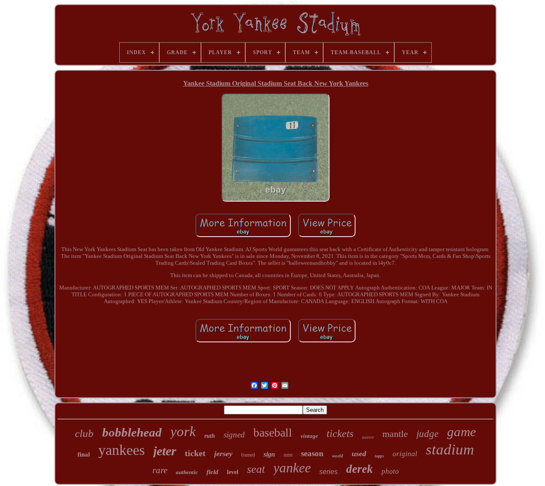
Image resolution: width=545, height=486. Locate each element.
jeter (164, 451)
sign (269, 454)
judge (427, 433)
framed (248, 455)
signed (234, 434)
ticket (195, 453)
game (461, 431)
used (359, 453)
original (405, 454)
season (312, 453)
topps (379, 456)
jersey (223, 453)
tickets (340, 433)
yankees (121, 450)
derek (359, 469)
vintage (309, 436)
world (337, 455)
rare (159, 470)
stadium (450, 449)
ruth (209, 436)
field (212, 472)
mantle (395, 433)
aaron (368, 437)
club (84, 433)
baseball (272, 432)
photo (390, 471)
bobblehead (132, 432)
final (83, 454)
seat (256, 469)
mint (288, 455)
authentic (187, 472)
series (328, 471)
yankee (292, 467)
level (232, 472)
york (183, 431)
